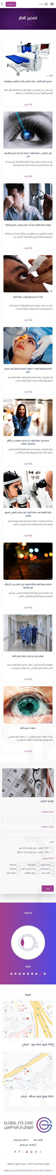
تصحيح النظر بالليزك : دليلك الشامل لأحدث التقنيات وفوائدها (28, 81)
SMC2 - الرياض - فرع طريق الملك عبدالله (33, 852)
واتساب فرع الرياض (26, 1144)
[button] (45, 974)
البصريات (12, 869)
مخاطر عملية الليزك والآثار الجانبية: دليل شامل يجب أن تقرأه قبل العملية (28, 585)
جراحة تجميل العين (28, 869)
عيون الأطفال (30, 873)
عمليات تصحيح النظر (28, 728)
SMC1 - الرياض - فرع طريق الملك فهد (34, 848)
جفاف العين (11, 873)
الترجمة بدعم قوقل (11, 1170)
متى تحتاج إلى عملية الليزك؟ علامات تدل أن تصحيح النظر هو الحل (28, 154)
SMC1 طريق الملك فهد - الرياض (38, 1044)
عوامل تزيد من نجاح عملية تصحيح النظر (28, 656)
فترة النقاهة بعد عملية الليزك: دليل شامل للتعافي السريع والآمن (28, 513)
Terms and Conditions (43, 1170)
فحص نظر (46, 873)
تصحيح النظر (45, 869)
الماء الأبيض (45, 865)
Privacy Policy (26, 1170)
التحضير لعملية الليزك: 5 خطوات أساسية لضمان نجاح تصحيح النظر (28, 370)
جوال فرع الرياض (20, 1140)
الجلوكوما (31, 865)
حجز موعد (11, 4)
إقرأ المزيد (28, 104)
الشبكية (13, 865)
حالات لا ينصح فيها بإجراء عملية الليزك (28, 297)
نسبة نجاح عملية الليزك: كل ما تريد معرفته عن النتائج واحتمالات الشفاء (28, 442)
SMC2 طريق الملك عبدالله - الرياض (37, 1096)
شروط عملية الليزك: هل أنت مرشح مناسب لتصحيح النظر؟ (28, 225)
